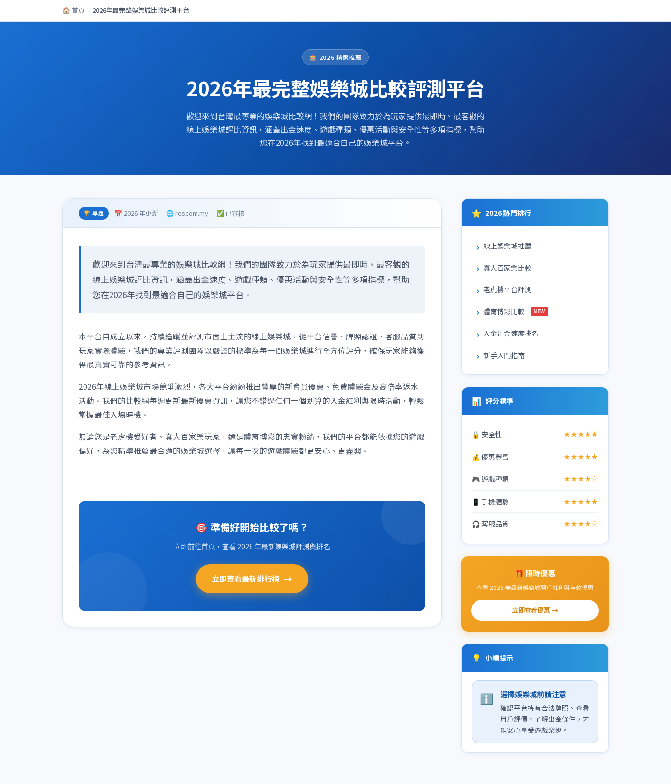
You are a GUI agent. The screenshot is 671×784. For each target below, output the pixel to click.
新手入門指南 (504, 355)
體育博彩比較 (514, 311)
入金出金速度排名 (510, 333)
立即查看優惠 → (535, 610)
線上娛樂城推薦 (507, 246)
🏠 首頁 (73, 10)
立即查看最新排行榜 (252, 578)
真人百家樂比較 (507, 268)
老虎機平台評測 (507, 289)
